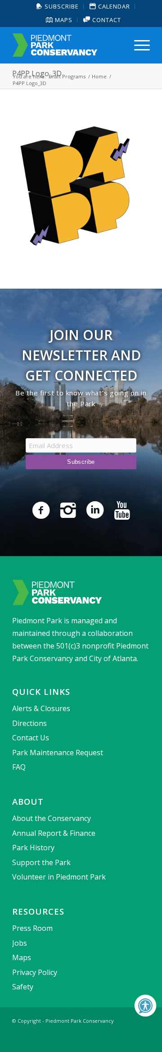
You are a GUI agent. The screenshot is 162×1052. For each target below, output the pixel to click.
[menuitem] (58, 6)
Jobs (19, 943)
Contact (105, 20)
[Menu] (137, 45)
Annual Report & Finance (53, 833)
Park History (33, 847)
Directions (29, 723)
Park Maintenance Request (57, 752)
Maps (62, 20)
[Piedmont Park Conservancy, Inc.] (67, 45)
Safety (22, 987)
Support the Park (41, 862)
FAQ (19, 767)
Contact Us (30, 738)
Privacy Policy (34, 972)
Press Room (32, 928)
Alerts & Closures (41, 708)
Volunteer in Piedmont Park (59, 877)
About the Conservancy (51, 818)
